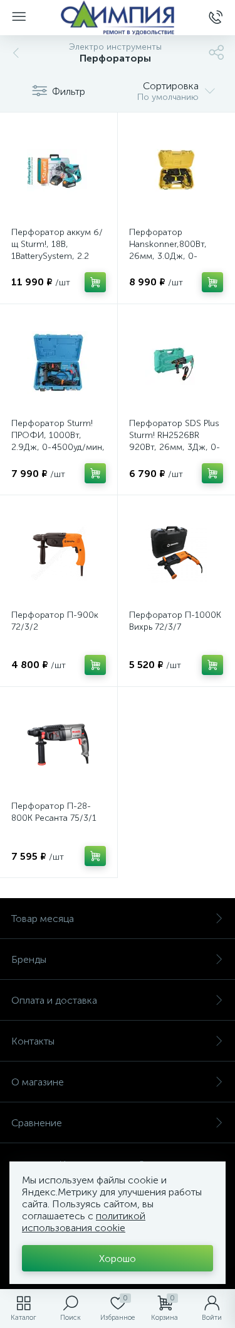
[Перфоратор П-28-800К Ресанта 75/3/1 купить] (58, 745)
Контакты (33, 1041)
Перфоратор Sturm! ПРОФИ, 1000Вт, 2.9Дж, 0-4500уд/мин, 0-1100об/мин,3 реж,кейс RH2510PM (58, 447)
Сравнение (36, 1123)
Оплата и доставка (54, 1000)
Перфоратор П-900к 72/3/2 (54, 621)
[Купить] (95, 282)
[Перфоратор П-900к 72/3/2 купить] (58, 554)
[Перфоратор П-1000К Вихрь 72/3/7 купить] (176, 554)
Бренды (28, 959)
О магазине (37, 1082)
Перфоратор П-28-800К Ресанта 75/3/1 (54, 812)
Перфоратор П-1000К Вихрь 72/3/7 (175, 621)
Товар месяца (42, 919)
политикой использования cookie (83, 1222)
